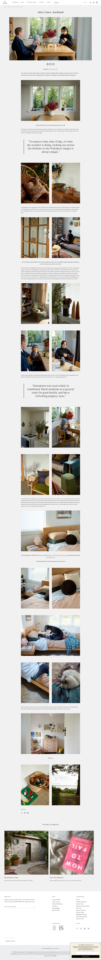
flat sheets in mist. (50, 557)
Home (4, 6)
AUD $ (85, 2)
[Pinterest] (84, 928)
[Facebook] (77, 928)
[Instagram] (81, 928)
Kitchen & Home (31, 2)
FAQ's (77, 899)
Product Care (79, 904)
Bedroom (15, 2)
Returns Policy (80, 912)
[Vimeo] (88, 928)
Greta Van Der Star (53, 69)
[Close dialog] (99, 944)
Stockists (54, 906)
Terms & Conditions (81, 916)
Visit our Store (56, 901)
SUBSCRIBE (85, 956)
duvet (42, 555)
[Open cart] (97, 2)
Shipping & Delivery (81, 914)
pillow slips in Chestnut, (52, 555)
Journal (56, 2)
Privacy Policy (80, 918)
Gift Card (78, 908)
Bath (22, 2)
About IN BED (56, 899)
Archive (41, 2)
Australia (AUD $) (9, 938)
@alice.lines (23, 809)
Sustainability (56, 908)
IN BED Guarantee (81, 901)
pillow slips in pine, (62, 555)
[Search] (94, 2)
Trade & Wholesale (57, 904)
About (49, 2)
